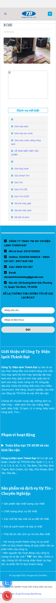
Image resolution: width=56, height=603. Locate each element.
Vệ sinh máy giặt (22, 203)
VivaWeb (43, 575)
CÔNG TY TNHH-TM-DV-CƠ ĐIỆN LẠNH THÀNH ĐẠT (27, 243)
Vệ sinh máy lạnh (22, 210)
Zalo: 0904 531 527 (20, 266)
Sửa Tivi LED (20, 189)
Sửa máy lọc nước (23, 133)
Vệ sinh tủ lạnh (21, 217)
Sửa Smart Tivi (21, 175)
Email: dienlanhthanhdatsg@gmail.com (23, 274)
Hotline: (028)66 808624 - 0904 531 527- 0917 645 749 (27, 259)
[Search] (5, 13)
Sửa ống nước (21, 168)
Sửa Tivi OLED (21, 196)
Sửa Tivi (18, 182)
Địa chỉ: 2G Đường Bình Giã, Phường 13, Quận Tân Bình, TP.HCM (28, 284)
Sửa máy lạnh (21, 126)
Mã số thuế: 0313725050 (24, 251)
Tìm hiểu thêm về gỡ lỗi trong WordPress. (21, 593)
